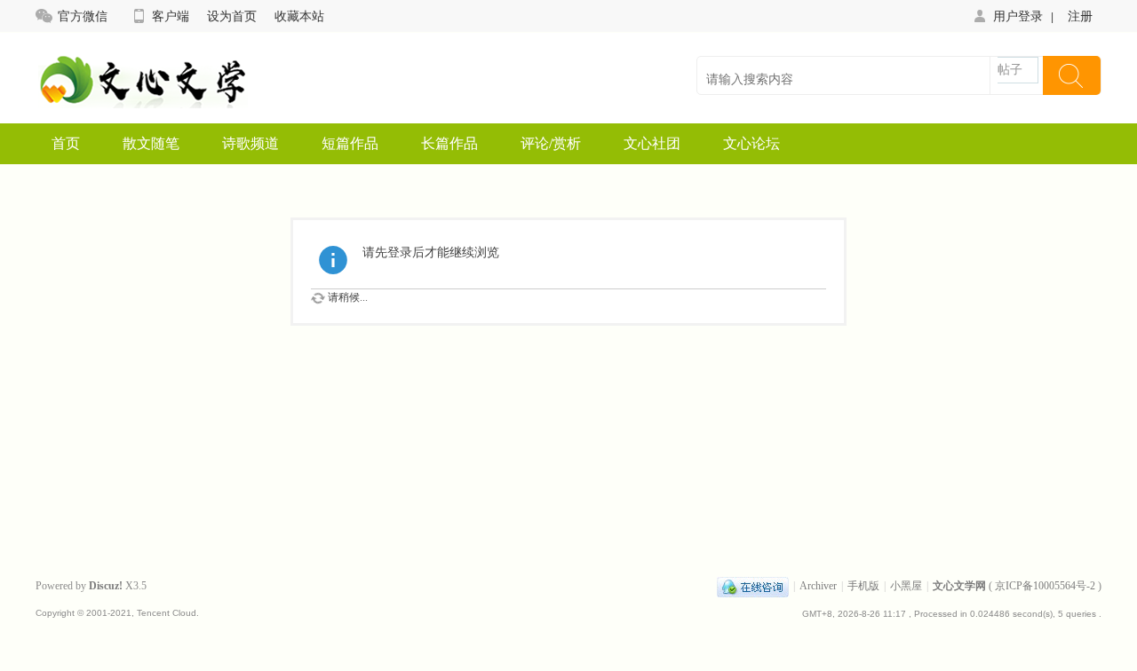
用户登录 (1018, 16)
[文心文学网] (142, 102)
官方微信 (82, 16)
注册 (1080, 16)
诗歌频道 (250, 143)
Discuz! (106, 586)
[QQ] (753, 586)
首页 (66, 143)
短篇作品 (350, 143)
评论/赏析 (551, 143)
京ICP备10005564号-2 (1045, 586)
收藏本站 (299, 16)
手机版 (863, 586)
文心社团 (652, 143)
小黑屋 (906, 586)
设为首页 (232, 16)
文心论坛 (751, 143)
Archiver (818, 586)
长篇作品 (449, 143)
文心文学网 (959, 586)
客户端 (170, 16)
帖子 (1010, 69)
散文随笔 (151, 143)
